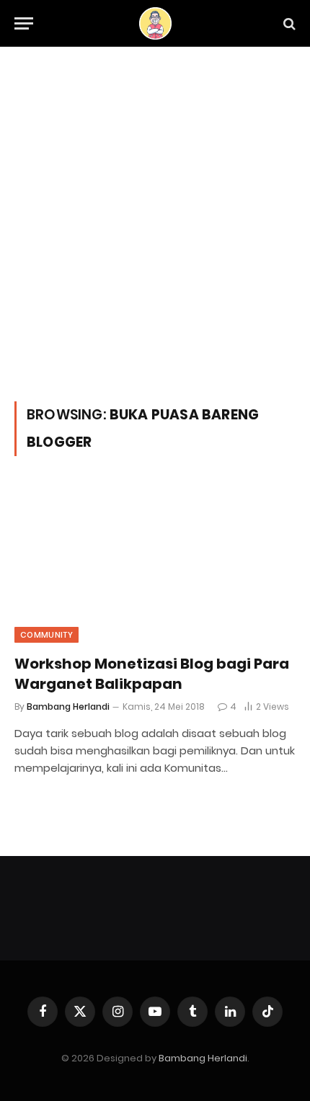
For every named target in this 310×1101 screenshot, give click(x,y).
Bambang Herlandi (203, 1058)
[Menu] (23, 23)
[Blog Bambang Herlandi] (155, 23)
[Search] (288, 23)
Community (46, 635)
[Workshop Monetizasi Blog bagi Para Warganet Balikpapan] (155, 564)
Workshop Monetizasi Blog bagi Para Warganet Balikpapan (151, 673)
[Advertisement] (155, 239)
